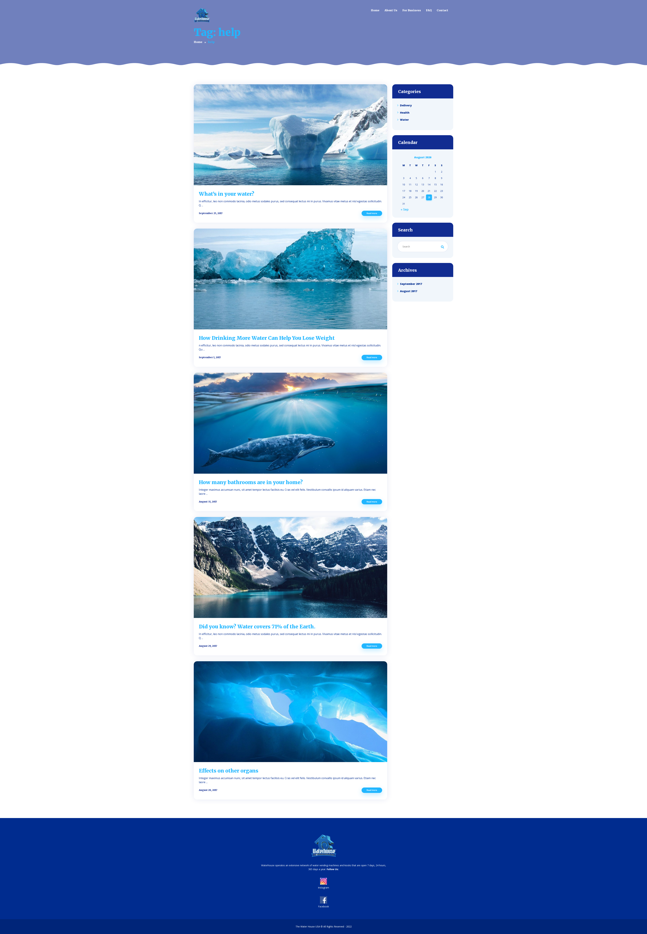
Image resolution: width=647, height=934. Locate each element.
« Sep (405, 209)
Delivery (406, 105)
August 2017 (408, 291)
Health (404, 112)
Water (404, 120)
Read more (372, 213)
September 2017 (411, 284)
